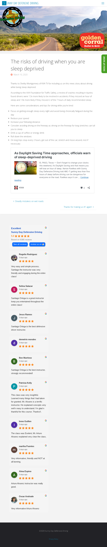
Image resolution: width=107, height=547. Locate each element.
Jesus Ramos (25, 314)
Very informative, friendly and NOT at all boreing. (28, 460)
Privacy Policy (53, 539)
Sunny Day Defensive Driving (26, 232)
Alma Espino (25, 471)
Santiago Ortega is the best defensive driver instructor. (28, 328)
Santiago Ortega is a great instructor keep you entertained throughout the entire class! (27, 301)
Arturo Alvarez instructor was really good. (27, 485)
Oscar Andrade (26, 496)
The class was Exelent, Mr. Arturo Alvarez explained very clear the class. (28, 435)
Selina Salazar (26, 286)
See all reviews (20, 244)
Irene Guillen (25, 421)
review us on (36, 244)
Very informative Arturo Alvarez (25, 508)
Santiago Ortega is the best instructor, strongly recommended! (28, 371)
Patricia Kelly (25, 383)
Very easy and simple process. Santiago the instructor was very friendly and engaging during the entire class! (28, 271)
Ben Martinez (25, 358)
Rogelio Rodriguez (28, 254)
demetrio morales (27, 339)
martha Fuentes (26, 446)
